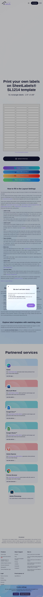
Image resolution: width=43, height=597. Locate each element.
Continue (31, 305)
